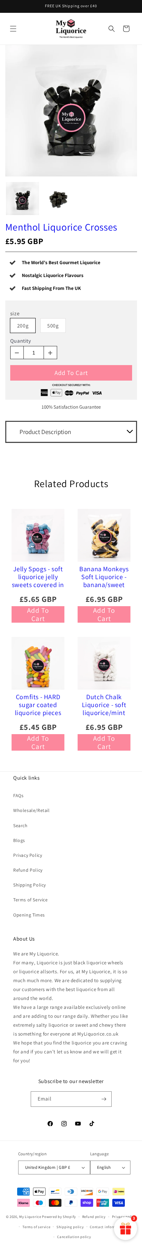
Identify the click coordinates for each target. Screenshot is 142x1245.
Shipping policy (70, 1227)
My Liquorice (30, 1216)
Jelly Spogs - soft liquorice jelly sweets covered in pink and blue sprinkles (38, 577)
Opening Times (29, 915)
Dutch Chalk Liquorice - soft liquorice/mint (104, 705)
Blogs (19, 840)
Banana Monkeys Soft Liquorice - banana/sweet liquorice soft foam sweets (103, 577)
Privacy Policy (27, 855)
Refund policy (94, 1216)
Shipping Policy (29, 885)
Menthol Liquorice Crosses (61, 227)
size (14, 313)
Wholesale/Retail (31, 810)
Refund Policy (28, 870)
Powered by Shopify (59, 1216)
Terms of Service (30, 900)
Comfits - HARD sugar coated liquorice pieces (38, 705)
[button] (13, 28)
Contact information (107, 1227)
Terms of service (36, 1227)
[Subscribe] (104, 1099)
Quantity (20, 341)
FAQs (18, 795)
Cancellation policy (74, 1236)
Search (20, 825)
